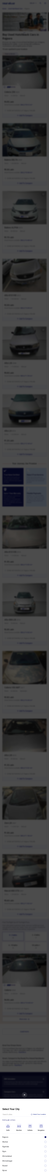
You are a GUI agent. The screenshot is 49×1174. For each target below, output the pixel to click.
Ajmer (4, 1170)
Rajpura (5, 1137)
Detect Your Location (39, 1114)
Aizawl (4, 1166)
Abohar (5, 1142)
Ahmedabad (7, 1156)
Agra (4, 1151)
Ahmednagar (7, 1161)
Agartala (5, 1147)
